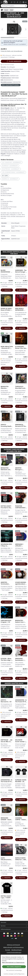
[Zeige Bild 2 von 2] (20, 37)
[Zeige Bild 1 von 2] (7, 37)
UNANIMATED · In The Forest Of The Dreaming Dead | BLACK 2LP (6, 780)
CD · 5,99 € (5, 175)
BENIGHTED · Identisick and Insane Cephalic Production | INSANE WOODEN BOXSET (6, 468)
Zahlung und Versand (13, 945)
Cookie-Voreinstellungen (14, 952)
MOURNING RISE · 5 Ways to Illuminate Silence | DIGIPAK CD (7, 545)
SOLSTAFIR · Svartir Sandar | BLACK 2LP (20, 740)
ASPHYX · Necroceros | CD (6, 700)
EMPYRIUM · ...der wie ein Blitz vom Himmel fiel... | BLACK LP (6, 740)
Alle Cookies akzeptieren (14, 967)
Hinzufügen (8, 290)
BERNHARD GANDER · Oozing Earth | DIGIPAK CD (6, 818)
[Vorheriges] (2, 29)
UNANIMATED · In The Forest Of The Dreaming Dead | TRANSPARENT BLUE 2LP (21, 700)
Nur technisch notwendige (14, 970)
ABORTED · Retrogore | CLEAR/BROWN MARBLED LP (20, 468)
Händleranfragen (16, 950)
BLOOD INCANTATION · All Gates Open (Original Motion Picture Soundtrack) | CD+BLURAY (7, 271)
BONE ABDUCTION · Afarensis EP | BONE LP (7, 347)
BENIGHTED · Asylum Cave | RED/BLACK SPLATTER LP (20, 621)
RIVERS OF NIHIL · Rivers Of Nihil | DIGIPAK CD (7, 309)
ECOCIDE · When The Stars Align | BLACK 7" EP (6, 659)
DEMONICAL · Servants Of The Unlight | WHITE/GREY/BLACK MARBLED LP (21, 425)
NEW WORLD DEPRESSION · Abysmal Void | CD (21, 309)
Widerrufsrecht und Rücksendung (13, 947)
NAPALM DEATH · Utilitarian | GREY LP (21, 858)
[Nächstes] (26, 29)
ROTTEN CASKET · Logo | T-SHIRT (6, 896)
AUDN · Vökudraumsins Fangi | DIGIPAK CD (6, 858)
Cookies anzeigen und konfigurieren (14, 974)
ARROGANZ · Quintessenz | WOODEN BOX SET (21, 659)
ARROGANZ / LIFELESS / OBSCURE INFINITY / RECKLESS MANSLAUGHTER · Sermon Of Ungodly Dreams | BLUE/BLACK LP (21, 545)
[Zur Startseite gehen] (5, 2)
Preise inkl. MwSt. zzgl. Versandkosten (11, 51)
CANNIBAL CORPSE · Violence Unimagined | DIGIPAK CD (21, 818)
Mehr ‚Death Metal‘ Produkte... (10, 85)
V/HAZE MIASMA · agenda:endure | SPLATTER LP (21, 583)
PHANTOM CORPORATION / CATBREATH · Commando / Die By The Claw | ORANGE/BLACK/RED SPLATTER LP (21, 506)
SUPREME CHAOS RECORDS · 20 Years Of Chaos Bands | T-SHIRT (20, 780)
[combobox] (12, 5)
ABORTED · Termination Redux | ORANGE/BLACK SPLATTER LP (6, 583)
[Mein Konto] (17, 2)
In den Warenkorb (15, 61)
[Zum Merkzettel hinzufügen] (11, 257)
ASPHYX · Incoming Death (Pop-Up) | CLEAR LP (6, 425)
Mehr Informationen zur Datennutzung (13, 962)
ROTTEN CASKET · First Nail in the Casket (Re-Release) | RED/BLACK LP (6, 506)
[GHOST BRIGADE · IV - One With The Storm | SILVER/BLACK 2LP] (14, 28)
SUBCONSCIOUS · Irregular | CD (6, 621)
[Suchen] (25, 5)
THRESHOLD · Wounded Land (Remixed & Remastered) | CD (21, 387)
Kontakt (7, 950)
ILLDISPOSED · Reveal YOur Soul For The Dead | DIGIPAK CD (20, 347)
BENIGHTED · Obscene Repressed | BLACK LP (5, 387)
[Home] (2, 10)
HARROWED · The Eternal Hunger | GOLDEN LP (20, 271)
